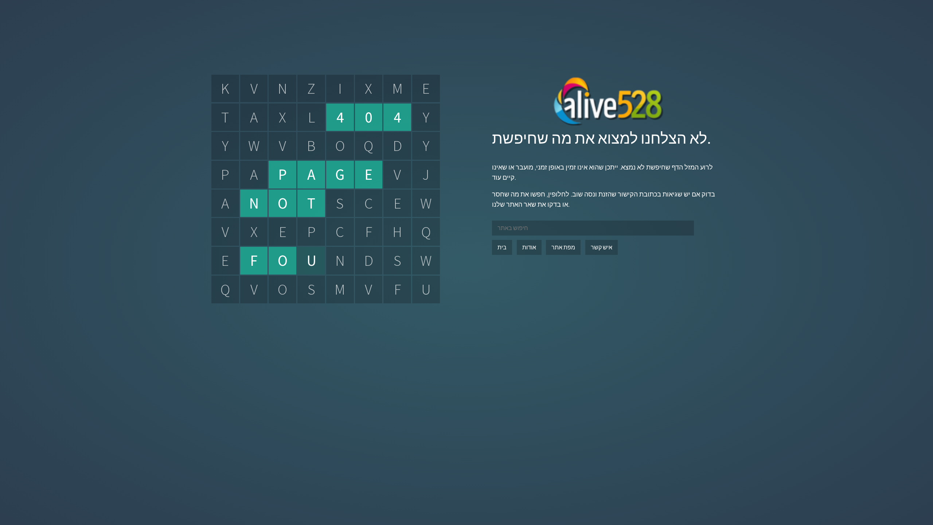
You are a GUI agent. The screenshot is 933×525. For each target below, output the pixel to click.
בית (502, 247)
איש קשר (601, 247)
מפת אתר (563, 247)
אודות (529, 247)
